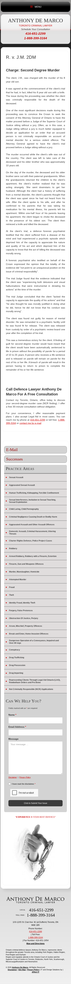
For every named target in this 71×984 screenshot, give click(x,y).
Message (13, 739)
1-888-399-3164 (35, 937)
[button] (32, 7)
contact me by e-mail (30, 423)
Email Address (17, 727)
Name (12, 714)
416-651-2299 (37, 420)
